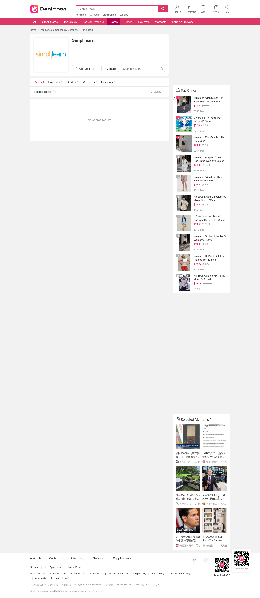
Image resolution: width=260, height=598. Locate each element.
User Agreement (52, 567)
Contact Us (56, 558)
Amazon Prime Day (179, 573)
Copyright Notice (123, 558)
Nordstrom (81, 14)
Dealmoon (48, 8)
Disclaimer (98, 558)
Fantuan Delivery (182, 22)
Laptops (124, 14)
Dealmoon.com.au (118, 573)
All (34, 22)
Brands (128, 22)
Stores (114, 22)
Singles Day (139, 573)
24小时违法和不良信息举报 (44, 584)
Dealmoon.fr (78, 573)
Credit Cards (109, 14)
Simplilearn (87, 29)
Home (33, 29)
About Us (35, 558)
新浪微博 (194, 560)
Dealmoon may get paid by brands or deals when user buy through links (67, 590)
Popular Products (93, 22)
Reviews (143, 22)
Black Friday (157, 573)
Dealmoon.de (96, 573)
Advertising (77, 558)
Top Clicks (70, 22)
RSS (205, 560)
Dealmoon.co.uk (58, 573)
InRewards (40, 578)
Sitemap (34, 567)
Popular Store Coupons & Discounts (59, 29)
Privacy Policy (74, 567)
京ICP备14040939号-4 (147, 584)
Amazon (94, 14)
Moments (161, 22)
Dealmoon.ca (37, 573)
